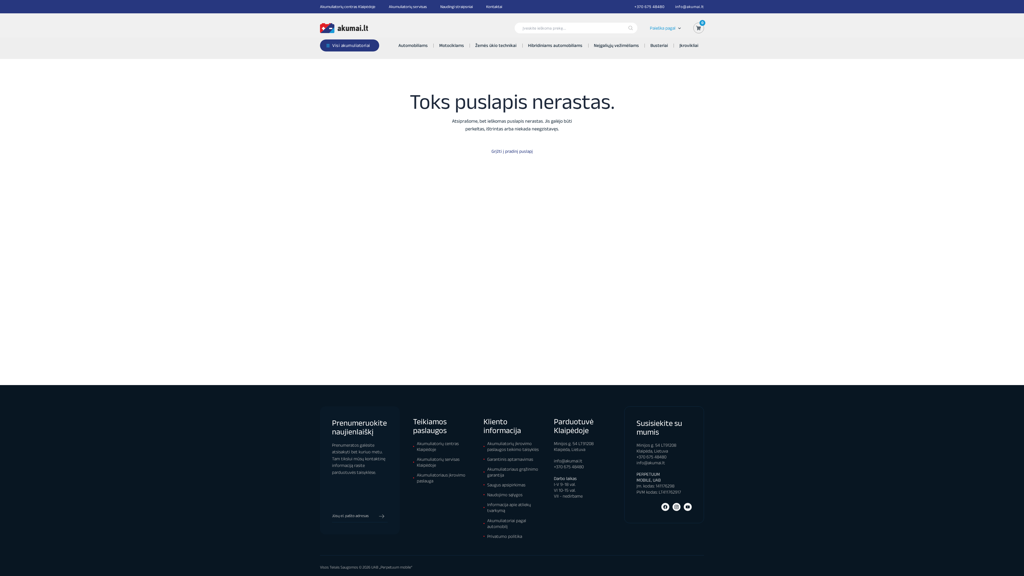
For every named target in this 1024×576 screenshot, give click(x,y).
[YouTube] (688, 507)
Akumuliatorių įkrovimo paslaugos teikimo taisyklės (513, 446)
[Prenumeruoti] (381, 516)
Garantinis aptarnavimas (510, 459)
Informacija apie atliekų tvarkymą (509, 507)
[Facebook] (665, 507)
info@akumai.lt (689, 6)
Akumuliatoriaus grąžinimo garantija (512, 472)
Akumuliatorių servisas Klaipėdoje (438, 462)
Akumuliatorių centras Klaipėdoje (347, 6)
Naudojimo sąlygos (504, 494)
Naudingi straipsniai (456, 6)
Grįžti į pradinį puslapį (512, 151)
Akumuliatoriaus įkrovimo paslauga (441, 478)
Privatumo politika (504, 536)
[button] (678, 28)
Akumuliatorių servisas (408, 6)
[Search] (630, 28)
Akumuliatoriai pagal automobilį (506, 523)
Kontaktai (494, 6)
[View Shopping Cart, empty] (698, 28)
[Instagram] (677, 507)
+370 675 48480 (649, 6)
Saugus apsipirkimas (506, 484)
